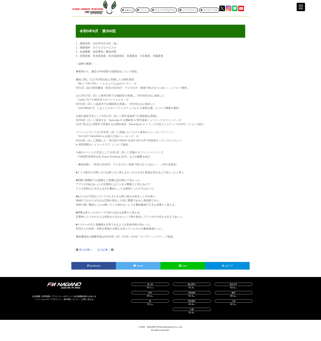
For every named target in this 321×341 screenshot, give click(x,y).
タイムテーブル (210, 10)
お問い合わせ (87, 299)
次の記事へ (103, 249)
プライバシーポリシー (62, 296)
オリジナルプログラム (164, 10)
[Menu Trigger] (301, 7)
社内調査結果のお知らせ (85, 296)
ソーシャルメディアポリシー (48, 299)
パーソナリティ (189, 10)
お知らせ (128, 10)
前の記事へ (85, 249)
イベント (143, 10)
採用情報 (46, 296)
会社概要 (36, 296)
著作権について (71, 299)
